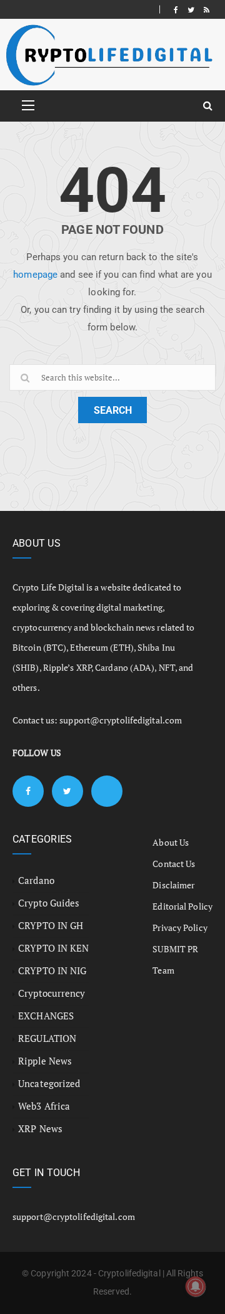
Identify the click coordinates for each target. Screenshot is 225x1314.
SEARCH (113, 410)
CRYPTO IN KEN (53, 948)
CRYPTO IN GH (50, 925)
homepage (35, 274)
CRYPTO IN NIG (52, 970)
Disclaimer (173, 885)
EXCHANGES (46, 1015)
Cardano (36, 880)
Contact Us (173, 864)
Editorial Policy (182, 906)
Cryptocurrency (51, 993)
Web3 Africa (44, 1106)
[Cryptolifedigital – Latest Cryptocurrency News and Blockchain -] (108, 55)
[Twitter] (191, 9)
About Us (170, 842)
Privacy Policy (179, 927)
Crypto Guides (48, 902)
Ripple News (45, 1060)
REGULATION (47, 1038)
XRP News (40, 1128)
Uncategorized (49, 1083)
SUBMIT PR (175, 949)
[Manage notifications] (196, 1286)
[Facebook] (176, 9)
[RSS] (206, 9)
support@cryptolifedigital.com (120, 720)
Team (163, 970)
